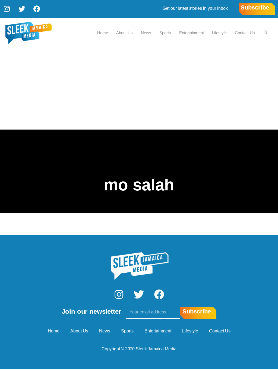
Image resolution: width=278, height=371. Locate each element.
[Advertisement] (139, 89)
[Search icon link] (265, 33)
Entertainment (191, 32)
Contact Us (245, 32)
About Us (124, 32)
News (146, 32)
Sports (165, 32)
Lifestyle (219, 32)
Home (102, 32)
